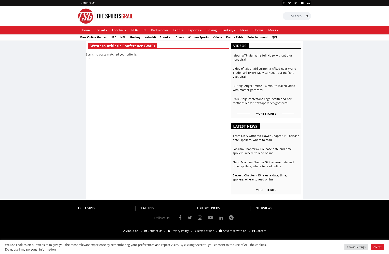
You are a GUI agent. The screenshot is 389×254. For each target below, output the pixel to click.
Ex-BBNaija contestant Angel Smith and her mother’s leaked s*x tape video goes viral (262, 101)
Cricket (100, 30)
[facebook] (284, 3)
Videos (217, 37)
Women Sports (198, 37)
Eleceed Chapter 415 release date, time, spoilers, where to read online (260, 177)
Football (118, 30)
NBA (134, 30)
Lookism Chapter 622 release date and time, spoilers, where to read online (263, 151)
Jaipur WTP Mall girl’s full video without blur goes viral (262, 57)
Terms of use (205, 231)
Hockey (135, 37)
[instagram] (295, 3)
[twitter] (289, 3)
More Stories (266, 113)
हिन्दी (274, 37)
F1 (144, 30)
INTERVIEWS (263, 208)
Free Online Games (93, 37)
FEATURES (147, 208)
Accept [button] (377, 247)
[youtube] (302, 3)
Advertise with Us (234, 231)
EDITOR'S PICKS (208, 208)
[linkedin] (308, 3)
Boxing (211, 30)
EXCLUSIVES (86, 208)
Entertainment (257, 37)
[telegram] (231, 217)
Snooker (166, 37)
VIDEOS (239, 45)
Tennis (178, 30)
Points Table (234, 37)
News (244, 30)
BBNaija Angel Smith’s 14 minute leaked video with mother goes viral (264, 88)
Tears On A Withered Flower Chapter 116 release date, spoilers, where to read (266, 138)
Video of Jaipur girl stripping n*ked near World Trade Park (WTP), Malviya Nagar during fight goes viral (264, 73)
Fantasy (227, 30)
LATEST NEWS (245, 126)
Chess (180, 37)
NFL (123, 37)
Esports (194, 30)
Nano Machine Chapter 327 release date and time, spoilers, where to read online (263, 164)
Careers (260, 231)
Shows (258, 30)
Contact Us (88, 3)
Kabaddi (150, 37)
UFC (113, 37)
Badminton (159, 30)
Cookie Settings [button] (356, 247)
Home (85, 30)
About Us (132, 231)
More (272, 30)
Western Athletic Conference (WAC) (122, 45)
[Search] (307, 16)
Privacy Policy (179, 231)
